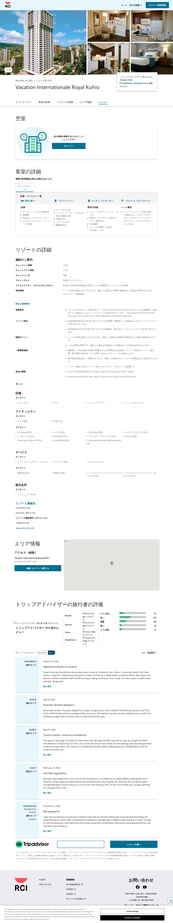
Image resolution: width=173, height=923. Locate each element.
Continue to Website (132, 918)
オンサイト (42, 652)
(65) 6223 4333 (147, 900)
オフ (51, 652)
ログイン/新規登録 (157, 5)
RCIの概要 (134, 5)
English (151, 652)
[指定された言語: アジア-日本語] (123, 4)
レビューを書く (134, 844)
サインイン (69, 146)
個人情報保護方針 (73, 884)
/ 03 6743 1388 (142, 897)
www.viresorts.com (25, 528)
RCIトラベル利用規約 (75, 898)
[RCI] (8, 5)
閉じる (19, 384)
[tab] (24, 102)
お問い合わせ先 (45, 884)
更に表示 (47, 686)
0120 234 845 (151, 893)
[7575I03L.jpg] (109, 58)
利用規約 (70, 889)
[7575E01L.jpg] (43, 42)
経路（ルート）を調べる (38, 568)
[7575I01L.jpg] (109, 26)
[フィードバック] (170, 900)
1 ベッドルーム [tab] (24, 187)
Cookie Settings (132, 911)
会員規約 (70, 894)
